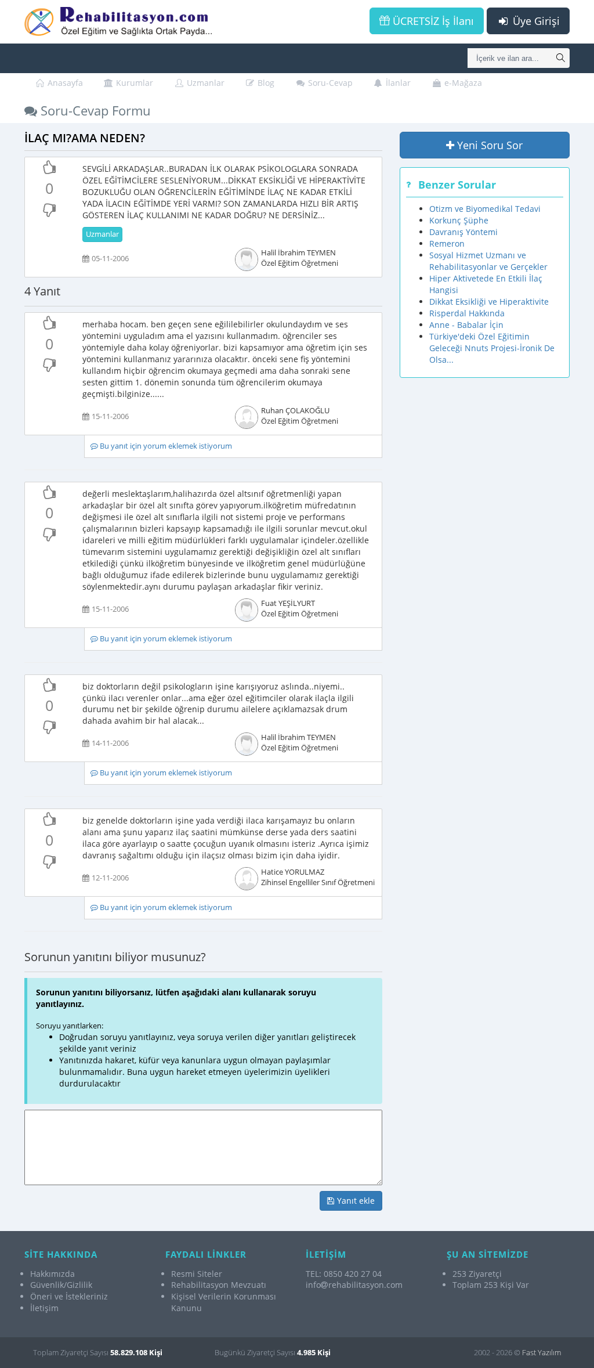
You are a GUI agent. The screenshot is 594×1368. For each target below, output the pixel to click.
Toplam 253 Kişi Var (490, 1284)
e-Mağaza (462, 82)
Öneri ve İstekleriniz (69, 1296)
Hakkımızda (52, 1273)
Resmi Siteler (196, 1273)
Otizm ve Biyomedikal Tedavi (485, 208)
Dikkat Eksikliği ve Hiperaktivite (489, 301)
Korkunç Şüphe (458, 220)
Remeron (447, 243)
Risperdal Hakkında (467, 313)
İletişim (44, 1307)
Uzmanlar (204, 82)
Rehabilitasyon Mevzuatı (218, 1284)
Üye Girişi (535, 21)
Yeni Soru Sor (488, 145)
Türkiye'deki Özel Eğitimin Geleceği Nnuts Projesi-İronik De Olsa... (492, 348)
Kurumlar (133, 82)
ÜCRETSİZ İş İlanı (432, 21)
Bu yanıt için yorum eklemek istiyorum (165, 446)
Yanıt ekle (355, 1200)
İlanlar (397, 82)
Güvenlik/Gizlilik (61, 1284)
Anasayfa (64, 82)
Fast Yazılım (541, 1352)
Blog (264, 82)
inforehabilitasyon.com (354, 1284)
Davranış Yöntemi (463, 231)
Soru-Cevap (329, 82)
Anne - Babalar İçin (466, 324)
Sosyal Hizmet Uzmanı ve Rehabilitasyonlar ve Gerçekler (488, 261)
